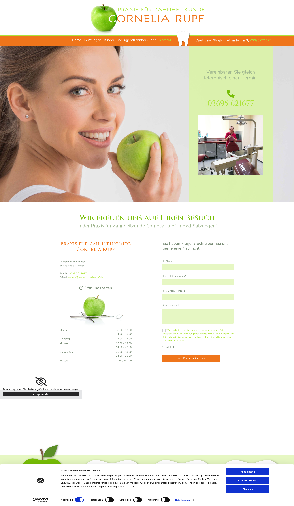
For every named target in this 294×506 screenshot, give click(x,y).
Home (76, 40)
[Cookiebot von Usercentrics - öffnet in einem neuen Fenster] (40, 500)
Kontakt (165, 40)
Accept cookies (41, 394)
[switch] (109, 499)
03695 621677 (260, 40)
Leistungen (92, 40)
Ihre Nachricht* (170, 305)
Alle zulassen (248, 471)
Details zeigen (182, 500)
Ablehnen (248, 489)
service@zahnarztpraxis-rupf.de (85, 277)
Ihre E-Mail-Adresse (173, 290)
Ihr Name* (168, 261)
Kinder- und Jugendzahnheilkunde (130, 40)
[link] (41, 381)
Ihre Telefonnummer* (174, 276)
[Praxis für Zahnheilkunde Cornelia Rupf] (147, 18)
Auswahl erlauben (247, 480)
